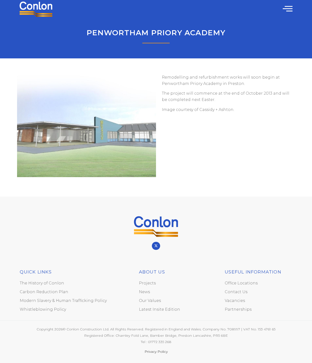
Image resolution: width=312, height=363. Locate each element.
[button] (287, 8)
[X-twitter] (156, 246)
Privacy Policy (156, 351)
